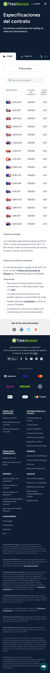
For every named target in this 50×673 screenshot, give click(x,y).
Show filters (26, 69)
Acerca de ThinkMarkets (37, 456)
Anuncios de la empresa (37, 460)
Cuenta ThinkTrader (35, 433)
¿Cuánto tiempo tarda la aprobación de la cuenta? (13, 501)
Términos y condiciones (37, 483)
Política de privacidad (35, 487)
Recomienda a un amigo (37, 446)
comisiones (29, 301)
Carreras (30, 464)
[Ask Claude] (36, 330)
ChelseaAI (7, 529)
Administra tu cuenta (35, 437)
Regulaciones (32, 500)
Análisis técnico (9, 458)
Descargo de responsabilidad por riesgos (35, 493)
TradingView (8, 525)
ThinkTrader (8, 521)
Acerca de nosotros (31, 566)
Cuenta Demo (32, 425)
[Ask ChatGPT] (14, 330)
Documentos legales (35, 478)
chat (35, 353)
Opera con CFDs (10, 418)
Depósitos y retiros (35, 442)
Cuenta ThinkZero (34, 429)
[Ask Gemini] (21, 330)
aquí (13, 289)
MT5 (4, 534)
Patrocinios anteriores (36, 468)
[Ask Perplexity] (28, 330)
